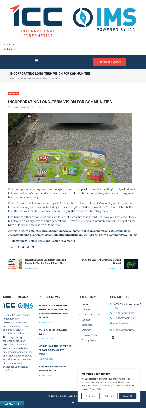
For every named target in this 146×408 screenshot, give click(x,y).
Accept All (127, 396)
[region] (109, 385)
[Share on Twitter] (23, 247)
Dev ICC (31, 107)
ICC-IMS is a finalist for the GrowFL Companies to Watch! (55, 350)
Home (12, 78)
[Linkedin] (113, 337)
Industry (13, 93)
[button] (36, 60)
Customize (91, 396)
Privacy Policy (96, 389)
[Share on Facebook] (18, 247)
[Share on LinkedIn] (33, 247)
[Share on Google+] (28, 247)
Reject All (109, 396)
